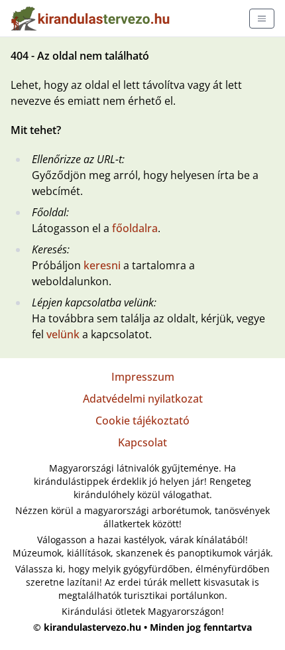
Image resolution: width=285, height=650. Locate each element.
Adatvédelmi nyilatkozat (143, 398)
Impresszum (142, 376)
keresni (102, 265)
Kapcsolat (142, 442)
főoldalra (135, 228)
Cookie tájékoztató (142, 420)
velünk (63, 334)
